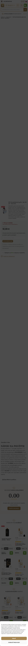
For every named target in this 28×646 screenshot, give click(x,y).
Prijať (14, 638)
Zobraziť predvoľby (14, 642)
